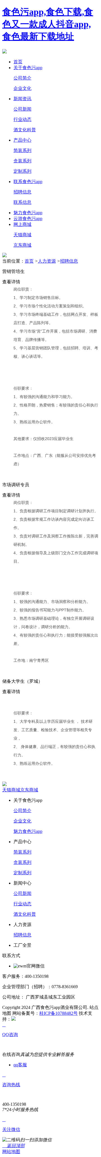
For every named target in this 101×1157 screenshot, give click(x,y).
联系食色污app (27, 181)
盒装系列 (22, 160)
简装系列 (22, 150)
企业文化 (22, 88)
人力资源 (47, 261)
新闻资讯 (22, 98)
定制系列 (22, 171)
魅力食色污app (27, 212)
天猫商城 (22, 234)
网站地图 (11, 1151)
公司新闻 (22, 109)
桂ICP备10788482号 (58, 1013)
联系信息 (22, 202)
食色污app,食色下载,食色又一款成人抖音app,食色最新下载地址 (47, 24)
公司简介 (22, 78)
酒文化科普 (24, 129)
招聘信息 (22, 192)
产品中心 (22, 140)
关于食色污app (27, 67)
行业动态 (22, 119)
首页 (17, 61)
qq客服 (20, 1064)
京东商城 (22, 245)
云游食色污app (27, 218)
